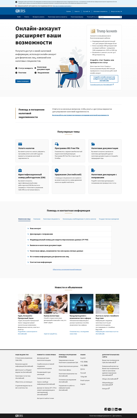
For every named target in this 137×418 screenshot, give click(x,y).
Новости (77, 11)
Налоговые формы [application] (77, 17)
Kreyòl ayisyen (85, 380)
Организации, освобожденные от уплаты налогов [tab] (79, 219)
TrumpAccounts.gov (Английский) (101, 85)
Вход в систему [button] (115, 11)
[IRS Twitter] (109, 409)
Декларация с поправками (41, 234)
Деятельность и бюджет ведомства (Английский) (23, 371)
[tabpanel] (68, 245)
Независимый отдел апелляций (44, 373)
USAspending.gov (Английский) (107, 384)
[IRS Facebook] (105, 409)
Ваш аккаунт (35, 228)
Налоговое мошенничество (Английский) (68, 375)
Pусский (83, 373)
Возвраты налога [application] (38, 17)
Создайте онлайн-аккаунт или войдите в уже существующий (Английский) (104, 79)
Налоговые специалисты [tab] (51, 219)
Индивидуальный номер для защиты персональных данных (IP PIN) (59, 239)
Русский (85, 11)
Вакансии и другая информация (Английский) (24, 365)
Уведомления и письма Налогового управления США (68, 361)
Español (83, 358)
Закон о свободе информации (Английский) (46, 383)
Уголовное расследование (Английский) (67, 381)
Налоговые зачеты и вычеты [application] (57, 17)
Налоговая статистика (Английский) (22, 377)
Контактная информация (41, 262)
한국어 (82, 369)
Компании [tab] (36, 219)
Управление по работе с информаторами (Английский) (67, 388)
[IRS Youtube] (120, 409)
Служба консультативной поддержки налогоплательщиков (45, 366)
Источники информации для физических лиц (49, 256)
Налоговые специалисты (100, 11)
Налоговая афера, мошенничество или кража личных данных (56, 251)
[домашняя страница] (20, 10)
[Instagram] (112, 409)
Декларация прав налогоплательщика (44, 359)
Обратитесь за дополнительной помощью (67, 269)
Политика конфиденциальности (100, 416)
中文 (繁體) (84, 365)
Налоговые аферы (65, 370)
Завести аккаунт (23, 81)
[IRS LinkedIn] (116, 409)
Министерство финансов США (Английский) (110, 361)
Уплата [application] (26, 17)
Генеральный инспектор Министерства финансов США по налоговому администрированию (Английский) (110, 370)
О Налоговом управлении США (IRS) (23, 359)
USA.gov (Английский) (109, 379)
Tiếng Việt (83, 377)
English (82, 384)
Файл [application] (19, 17)
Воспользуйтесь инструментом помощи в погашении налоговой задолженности (80, 115)
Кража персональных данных (68, 366)
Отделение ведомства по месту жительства (23, 387)
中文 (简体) (84, 362)
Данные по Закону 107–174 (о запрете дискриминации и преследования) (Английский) (46, 391)
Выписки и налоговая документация (45, 245)
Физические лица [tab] (24, 219)
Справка (68, 11)
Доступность (117, 416)
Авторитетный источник (45, 398)
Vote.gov (105, 389)
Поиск (120, 17)
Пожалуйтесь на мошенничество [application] (98, 17)
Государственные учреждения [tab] (109, 219)
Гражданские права (43, 378)
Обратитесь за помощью (23, 382)
